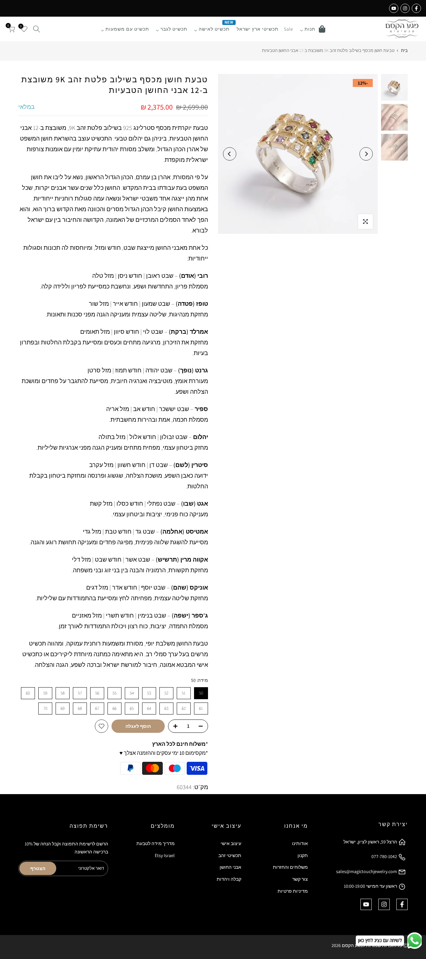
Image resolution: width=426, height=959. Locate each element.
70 (45, 708)
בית (404, 50)
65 (132, 708)
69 (63, 708)
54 (132, 693)
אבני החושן (230, 867)
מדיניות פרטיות (293, 891)
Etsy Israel (165, 855)
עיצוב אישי (231, 843)
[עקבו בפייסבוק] (416, 8)
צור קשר (300, 879)
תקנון (303, 855)
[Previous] (366, 154)
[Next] (229, 154)
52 (166, 693)
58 (63, 693)
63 (166, 708)
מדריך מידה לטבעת (155, 843)
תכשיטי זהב (229, 855)
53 (149, 693)
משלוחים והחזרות (290, 867)
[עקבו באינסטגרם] (405, 8)
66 (114, 708)
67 (97, 708)
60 (28, 693)
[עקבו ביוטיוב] (393, 8)
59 (45, 693)
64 (149, 708)
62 (184, 708)
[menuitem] (312, 29)
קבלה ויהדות (229, 879)
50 (201, 693)
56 (97, 693)
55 (114, 693)
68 (80, 708)
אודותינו (300, 843)
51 (184, 693)
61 (201, 708)
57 (80, 693)
